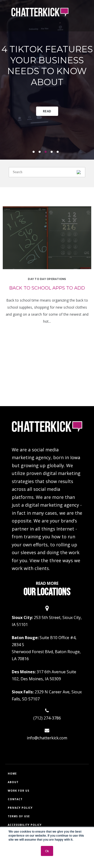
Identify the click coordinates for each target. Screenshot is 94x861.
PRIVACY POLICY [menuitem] (20, 807)
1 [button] (35, 153)
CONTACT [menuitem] (15, 799)
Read (47, 111)
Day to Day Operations (47, 279)
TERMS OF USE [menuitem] (19, 816)
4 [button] (53, 153)
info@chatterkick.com (47, 738)
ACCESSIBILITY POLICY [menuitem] (25, 825)
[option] (47, 80)
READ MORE (47, 583)
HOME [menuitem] (12, 773)
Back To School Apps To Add (47, 288)
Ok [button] (47, 851)
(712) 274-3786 (47, 718)
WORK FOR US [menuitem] (18, 790)
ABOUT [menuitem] (13, 782)
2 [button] (41, 153)
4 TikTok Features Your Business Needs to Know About (47, 65)
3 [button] (47, 153)
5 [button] (59, 153)
